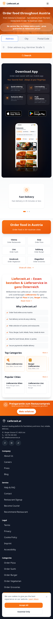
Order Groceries (12, 587)
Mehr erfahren (26, 411)
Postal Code (43, 38)
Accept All (23, 605)
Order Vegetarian (12, 581)
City (26, 38)
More (44, 353)
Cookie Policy (10, 537)
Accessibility (10, 549)
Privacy (7, 531)
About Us (8, 456)
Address (10, 38)
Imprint (7, 543)
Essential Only (23, 611)
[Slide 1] (24, 211)
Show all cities (25, 267)
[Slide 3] (29, 211)
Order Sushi (10, 568)
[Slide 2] (27, 211)
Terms (7, 525)
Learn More (33, 599)
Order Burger (10, 575)
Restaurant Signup (13, 499)
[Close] (46, 597)
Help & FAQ (9, 487)
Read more (25, 301)
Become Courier (12, 505)
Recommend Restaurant (16, 511)
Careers (8, 462)
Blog (6, 474)
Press (7, 468)
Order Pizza (10, 562)
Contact (8, 493)
